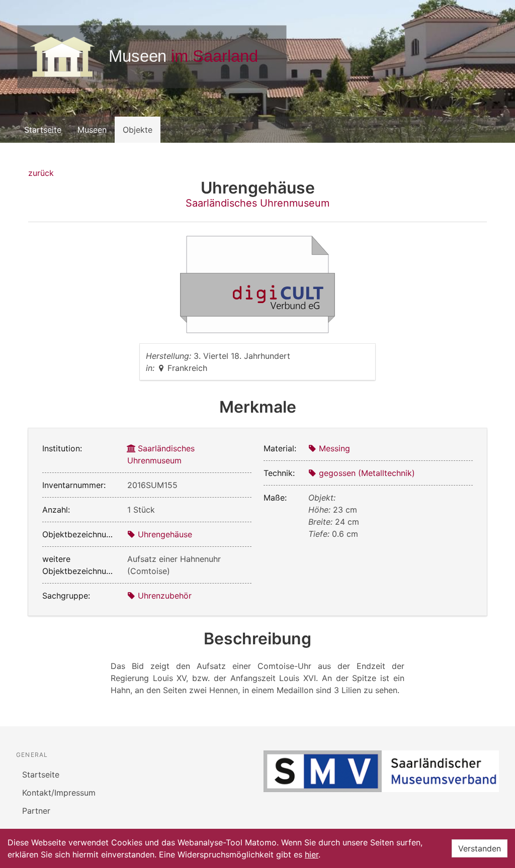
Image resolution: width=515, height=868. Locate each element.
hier (311, 854)
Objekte (137, 130)
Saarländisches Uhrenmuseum (257, 203)
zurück (41, 173)
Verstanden (479, 848)
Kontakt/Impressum (59, 793)
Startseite (42, 130)
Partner (36, 811)
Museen (92, 130)
